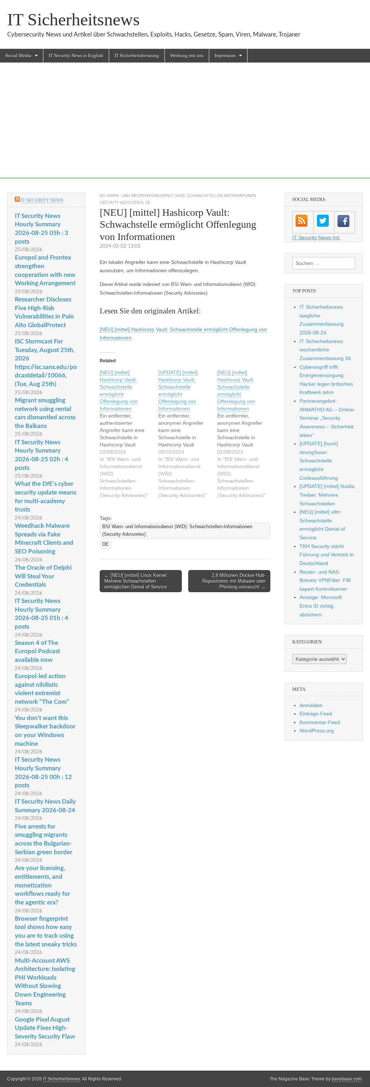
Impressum (225, 55)
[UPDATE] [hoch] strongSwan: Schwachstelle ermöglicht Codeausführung (319, 461)
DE (147, 203)
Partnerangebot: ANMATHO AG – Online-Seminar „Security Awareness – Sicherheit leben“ (327, 418)
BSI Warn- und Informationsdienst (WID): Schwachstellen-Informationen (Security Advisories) (177, 530)
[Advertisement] (185, 127)
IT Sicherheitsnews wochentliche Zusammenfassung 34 (325, 349)
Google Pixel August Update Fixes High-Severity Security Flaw (45, 1028)
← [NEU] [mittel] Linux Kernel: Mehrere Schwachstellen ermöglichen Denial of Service (136, 581)
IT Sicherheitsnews (73, 19)
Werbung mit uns (186, 55)
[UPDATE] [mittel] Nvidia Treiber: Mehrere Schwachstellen (327, 494)
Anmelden (311, 705)
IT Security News (42, 200)
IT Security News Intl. (316, 237)
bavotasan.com (347, 1079)
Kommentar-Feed (320, 722)
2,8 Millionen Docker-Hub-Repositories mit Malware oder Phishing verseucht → (234, 581)
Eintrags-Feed (316, 713)
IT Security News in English (76, 55)
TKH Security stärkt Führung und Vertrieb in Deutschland (327, 554)
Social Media (18, 55)
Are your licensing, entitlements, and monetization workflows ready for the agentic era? (42, 885)
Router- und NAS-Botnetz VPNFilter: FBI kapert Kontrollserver (325, 580)
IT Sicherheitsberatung (137, 55)
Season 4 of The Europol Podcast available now (37, 651)
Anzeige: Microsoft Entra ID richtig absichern (321, 605)
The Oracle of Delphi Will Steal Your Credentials (43, 576)
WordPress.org (317, 730)
